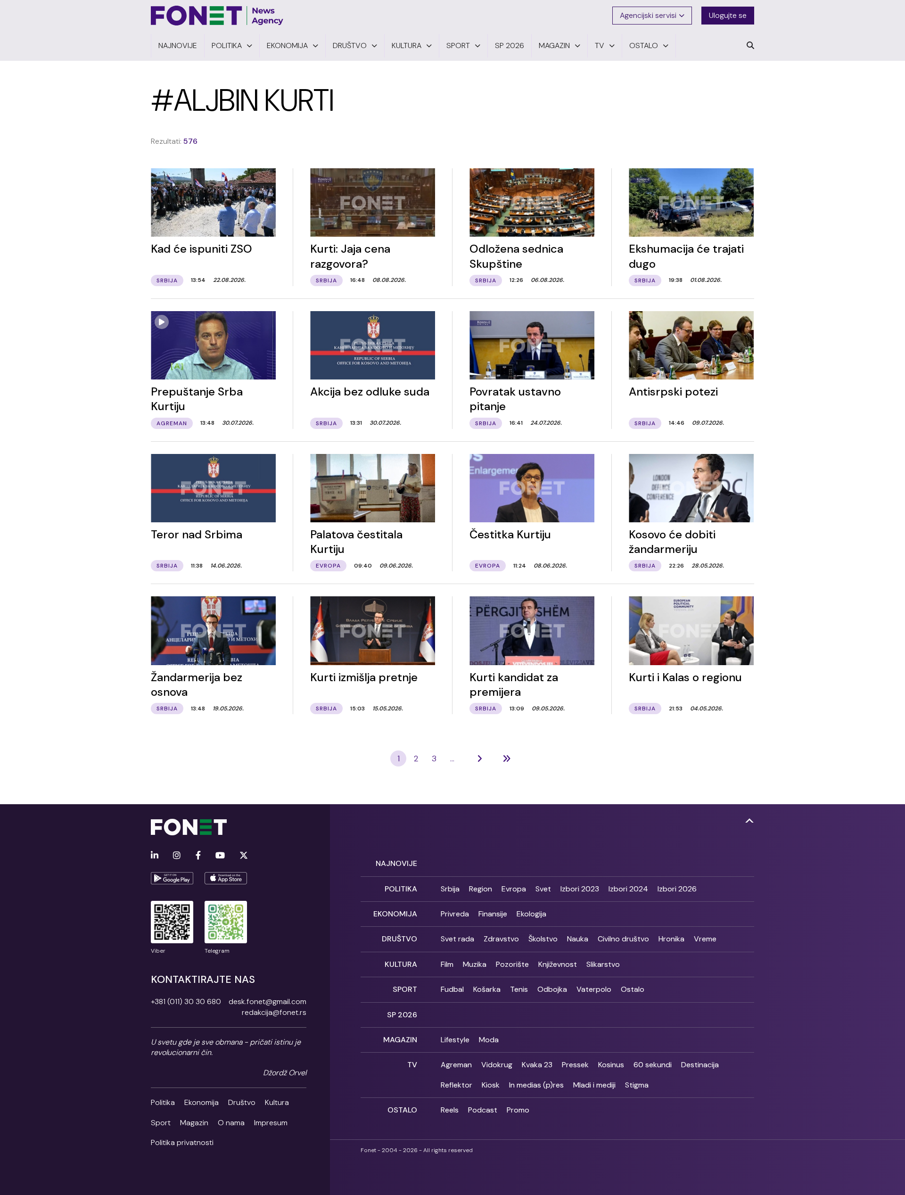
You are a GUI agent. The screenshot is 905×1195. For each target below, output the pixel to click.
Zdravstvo (501, 939)
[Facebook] (198, 856)
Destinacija (700, 1065)
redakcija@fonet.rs (274, 1012)
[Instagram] (177, 856)
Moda (489, 1040)
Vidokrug (496, 1065)
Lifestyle (455, 1040)
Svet (543, 889)
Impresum (271, 1123)
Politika (163, 1102)
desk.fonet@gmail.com (267, 1001)
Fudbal (452, 989)
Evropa (514, 889)
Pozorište (512, 964)
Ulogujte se (728, 15)
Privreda (455, 914)
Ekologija (531, 914)
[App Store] (226, 878)
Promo (518, 1110)
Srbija (450, 889)
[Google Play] (172, 878)
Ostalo (632, 989)
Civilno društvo (623, 939)
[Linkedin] (154, 856)
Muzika (474, 964)
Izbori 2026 (677, 889)
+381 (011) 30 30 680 (186, 1001)
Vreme (705, 939)
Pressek (575, 1065)
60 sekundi (653, 1065)
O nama (231, 1123)
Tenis (519, 989)
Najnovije (396, 863)
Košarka (487, 989)
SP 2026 (402, 1015)
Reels (450, 1110)
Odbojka (552, 989)
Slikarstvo (603, 964)
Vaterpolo (593, 989)
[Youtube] (220, 856)
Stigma (637, 1085)
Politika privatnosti (182, 1142)
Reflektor (456, 1085)
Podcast (482, 1110)
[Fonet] (217, 15)
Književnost (557, 964)
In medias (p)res (536, 1085)
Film (447, 964)
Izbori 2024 (628, 889)
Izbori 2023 (579, 889)
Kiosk (491, 1085)
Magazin (194, 1123)
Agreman (456, 1065)
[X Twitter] (243, 856)
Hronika (671, 939)
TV (412, 1065)
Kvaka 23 (537, 1065)
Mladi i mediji (594, 1085)
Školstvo (543, 939)
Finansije (492, 914)
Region (480, 889)
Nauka (577, 939)
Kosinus (611, 1065)
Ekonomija (201, 1102)
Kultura (277, 1102)
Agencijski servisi (648, 15)
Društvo (241, 1102)
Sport (161, 1123)
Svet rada (457, 939)
